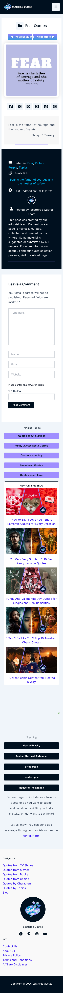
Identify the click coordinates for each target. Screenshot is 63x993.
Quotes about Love (31, 475)
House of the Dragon (31, 787)
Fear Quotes (36, 25)
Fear (30, 163)
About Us (9, 951)
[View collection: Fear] (20, 26)
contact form (31, 835)
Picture (40, 163)
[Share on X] (19, 106)
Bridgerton (31, 766)
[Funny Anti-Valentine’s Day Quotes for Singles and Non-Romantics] (31, 580)
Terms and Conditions (17, 960)
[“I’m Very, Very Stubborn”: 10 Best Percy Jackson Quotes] (31, 541)
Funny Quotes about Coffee (31, 445)
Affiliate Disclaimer (15, 964)
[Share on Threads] (37, 106)
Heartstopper (32, 777)
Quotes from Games (16, 879)
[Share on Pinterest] (28, 106)
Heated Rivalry (31, 745)
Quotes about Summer (31, 435)
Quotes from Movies (16, 870)
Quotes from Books (15, 874)
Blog (6, 892)
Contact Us (10, 946)
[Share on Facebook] (11, 106)
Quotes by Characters (17, 883)
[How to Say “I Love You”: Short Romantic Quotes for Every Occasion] (31, 501)
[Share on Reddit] (46, 106)
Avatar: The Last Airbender (31, 756)
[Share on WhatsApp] (54, 106)
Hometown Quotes (31, 465)
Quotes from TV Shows (18, 865)
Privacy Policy (12, 955)
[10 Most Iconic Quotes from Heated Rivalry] (31, 660)
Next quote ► (45, 36)
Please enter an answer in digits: (26, 384)
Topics (23, 167)
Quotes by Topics (14, 888)
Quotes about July (32, 455)
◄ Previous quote (21, 36)
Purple (12, 167)
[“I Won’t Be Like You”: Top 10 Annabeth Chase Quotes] (31, 620)
